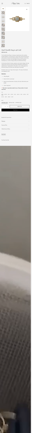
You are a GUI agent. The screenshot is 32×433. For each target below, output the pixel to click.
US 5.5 (18, 79)
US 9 (12, 82)
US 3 (2, 79)
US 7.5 (2, 82)
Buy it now (15, 95)
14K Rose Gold (11, 87)
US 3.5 (5, 79)
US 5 (15, 79)
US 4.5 (12, 79)
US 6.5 (24, 79)
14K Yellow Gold (4, 87)
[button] (2, 3)
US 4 (9, 79)
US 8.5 (9, 82)
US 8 (6, 82)
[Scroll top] (28, 430)
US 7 (28, 79)
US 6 (21, 79)
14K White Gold (18, 87)
